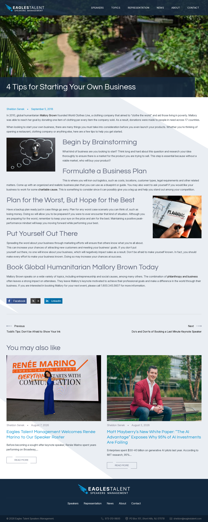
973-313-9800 (112, 518)
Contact (193, 7)
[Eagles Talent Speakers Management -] (24, 7)
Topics (115, 7)
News (160, 7)
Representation (138, 7)
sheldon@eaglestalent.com (188, 518)
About (175, 7)
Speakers (97, 7)
